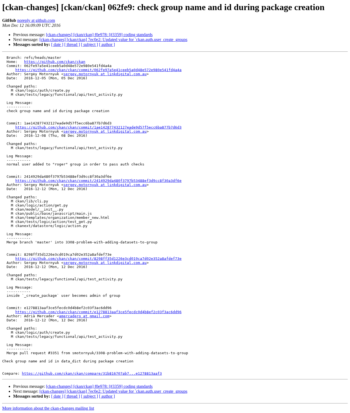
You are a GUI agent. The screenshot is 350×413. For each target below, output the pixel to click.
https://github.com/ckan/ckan (54, 62)
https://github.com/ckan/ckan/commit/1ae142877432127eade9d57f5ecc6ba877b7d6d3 (98, 127)
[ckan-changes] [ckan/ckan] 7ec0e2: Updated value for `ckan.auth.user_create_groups (113, 39)
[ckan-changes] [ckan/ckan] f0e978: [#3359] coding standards (99, 34)
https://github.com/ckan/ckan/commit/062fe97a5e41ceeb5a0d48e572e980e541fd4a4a (98, 70)
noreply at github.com (36, 20)
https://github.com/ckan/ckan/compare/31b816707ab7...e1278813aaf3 (92, 373)
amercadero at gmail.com (84, 316)
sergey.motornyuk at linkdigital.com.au (105, 74)
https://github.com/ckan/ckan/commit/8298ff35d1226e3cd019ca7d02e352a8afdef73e (98, 259)
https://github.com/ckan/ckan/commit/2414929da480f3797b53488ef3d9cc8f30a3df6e (98, 181)
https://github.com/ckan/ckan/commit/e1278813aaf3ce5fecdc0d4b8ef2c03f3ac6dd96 (98, 312)
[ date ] (57, 44)
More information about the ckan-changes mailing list (48, 408)
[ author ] (107, 44)
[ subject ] (89, 44)
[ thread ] (72, 44)
